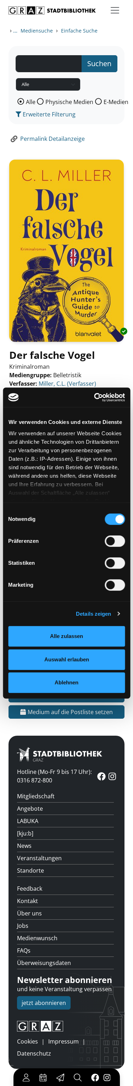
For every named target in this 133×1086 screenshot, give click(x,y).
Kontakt (27, 901)
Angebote (30, 808)
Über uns (29, 913)
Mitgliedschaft (36, 796)
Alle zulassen (66, 636)
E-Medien (116, 102)
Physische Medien (69, 102)
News (24, 846)
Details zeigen (93, 614)
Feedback (29, 888)
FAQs (24, 950)
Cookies (27, 1041)
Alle (30, 102)
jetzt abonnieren (44, 1003)
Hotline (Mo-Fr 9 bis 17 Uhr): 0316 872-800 (54, 776)
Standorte (30, 870)
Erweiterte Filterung (48, 114)
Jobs (22, 926)
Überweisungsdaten (44, 963)
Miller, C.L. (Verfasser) (67, 383)
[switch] (115, 541)
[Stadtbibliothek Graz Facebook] (95, 1077)
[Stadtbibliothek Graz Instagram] (106, 1077)
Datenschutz (34, 1053)
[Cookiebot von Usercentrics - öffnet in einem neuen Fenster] (95, 397)
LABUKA (27, 821)
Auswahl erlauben (66, 659)
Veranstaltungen (39, 858)
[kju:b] (25, 833)
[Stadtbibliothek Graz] (52, 10)
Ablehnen (66, 682)
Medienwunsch (37, 938)
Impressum (63, 1041)
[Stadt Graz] (66, 1026)
